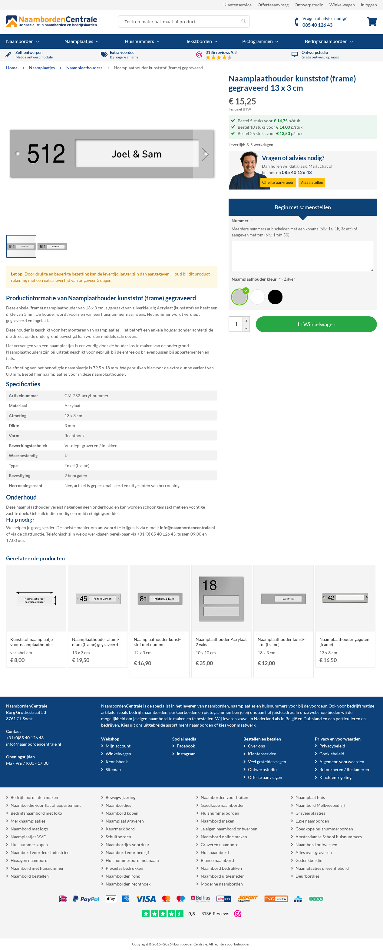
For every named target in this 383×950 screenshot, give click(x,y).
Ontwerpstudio (309, 4)
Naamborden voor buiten (224, 797)
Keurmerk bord (120, 828)
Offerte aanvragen (265, 777)
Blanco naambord (217, 860)
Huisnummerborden (220, 813)
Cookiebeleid (331, 753)
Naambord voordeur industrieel (41, 852)
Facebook (186, 745)
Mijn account (118, 745)
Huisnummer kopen (29, 844)
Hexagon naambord (29, 860)
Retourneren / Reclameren (344, 769)
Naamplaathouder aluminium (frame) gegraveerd (95, 642)
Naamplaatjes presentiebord (322, 868)
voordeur (318, 705)
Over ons (256, 745)
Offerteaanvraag (273, 4)
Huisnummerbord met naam (132, 860)
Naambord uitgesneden (223, 876)
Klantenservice (237, 4)
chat (324, 166)
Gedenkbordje (309, 860)
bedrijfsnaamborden (148, 712)
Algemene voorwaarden (341, 761)
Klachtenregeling (335, 777)
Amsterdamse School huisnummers (329, 836)
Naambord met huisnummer (37, 868)
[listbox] (303, 297)
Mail (313, 166)
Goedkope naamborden (223, 805)
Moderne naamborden (222, 883)
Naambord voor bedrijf (127, 852)
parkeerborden (183, 712)
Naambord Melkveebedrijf (320, 805)
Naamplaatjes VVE (28, 836)
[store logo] (51, 21)
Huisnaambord (215, 852)
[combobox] (184, 21)
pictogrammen (217, 712)
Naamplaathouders (84, 67)
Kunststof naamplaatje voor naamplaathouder (31, 642)
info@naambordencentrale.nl (33, 744)
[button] (205, 154)
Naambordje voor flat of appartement (46, 805)
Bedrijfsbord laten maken (34, 797)
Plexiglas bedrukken (124, 868)
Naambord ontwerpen (316, 844)
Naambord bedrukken (221, 868)
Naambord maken (217, 820)
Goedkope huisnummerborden (324, 828)
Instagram (186, 753)
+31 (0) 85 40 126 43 (156, 533)
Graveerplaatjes (310, 813)
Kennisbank (117, 761)
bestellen (204, 718)
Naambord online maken (224, 836)
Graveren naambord (220, 844)
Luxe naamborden (312, 820)
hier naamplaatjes (51, 374)
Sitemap (113, 769)
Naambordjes (118, 805)
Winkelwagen (342, 4)
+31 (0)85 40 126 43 (25, 737)
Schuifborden (118, 836)
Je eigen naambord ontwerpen (229, 828)
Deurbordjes (307, 876)
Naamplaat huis (310, 797)
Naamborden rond (123, 876)
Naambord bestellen (30, 876)
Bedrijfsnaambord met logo (36, 813)
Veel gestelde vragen (267, 761)
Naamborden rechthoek (128, 883)
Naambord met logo (29, 828)
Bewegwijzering (120, 797)
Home (12, 67)
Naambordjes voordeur (128, 844)
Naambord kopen (122, 813)
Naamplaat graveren (125, 820)
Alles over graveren (314, 852)
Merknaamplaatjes (28, 820)
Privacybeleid (332, 745)
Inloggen (369, 4)
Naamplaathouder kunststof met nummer (157, 642)
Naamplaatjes (42, 67)
